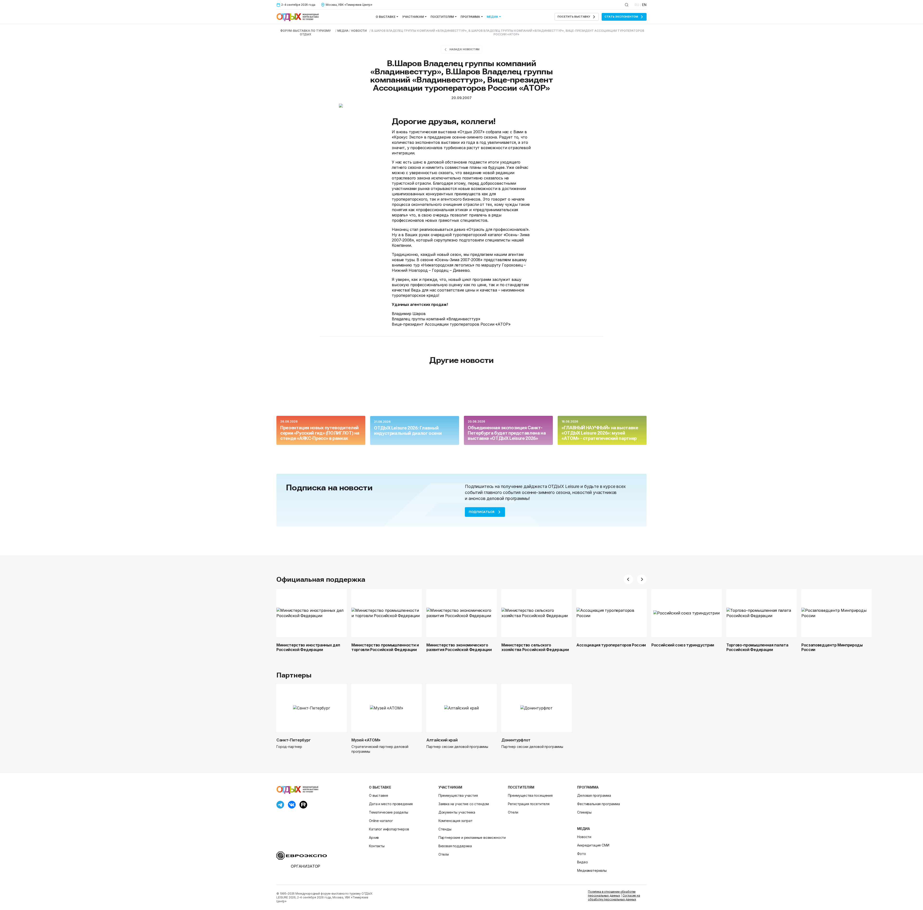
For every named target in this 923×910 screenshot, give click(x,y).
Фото (581, 854)
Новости (584, 837)
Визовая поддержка (455, 846)
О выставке (385, 17)
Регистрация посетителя (528, 804)
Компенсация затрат (455, 821)
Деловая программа (594, 795)
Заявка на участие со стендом (463, 804)
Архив (374, 837)
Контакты (377, 846)
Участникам (413, 17)
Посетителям (442, 17)
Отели (443, 854)
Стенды (444, 829)
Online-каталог (381, 821)
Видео (582, 862)
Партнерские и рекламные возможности (472, 837)
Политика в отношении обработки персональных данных (612, 893)
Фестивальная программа (598, 804)
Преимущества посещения (530, 795)
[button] (628, 579)
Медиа (492, 17)
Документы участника (456, 812)
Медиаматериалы (592, 870)
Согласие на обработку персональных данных (614, 897)
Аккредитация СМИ (593, 845)
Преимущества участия (458, 795)
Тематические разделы (388, 812)
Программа (470, 17)
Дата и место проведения (391, 804)
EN (644, 5)
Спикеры (584, 812)
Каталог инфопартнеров (389, 829)
